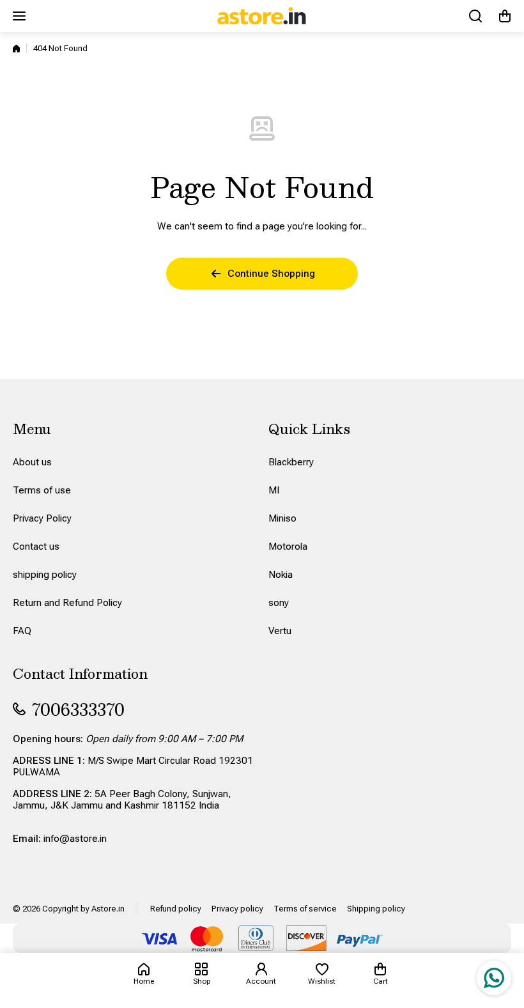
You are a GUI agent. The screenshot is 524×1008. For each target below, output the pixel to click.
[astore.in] (262, 16)
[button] (504, 16)
